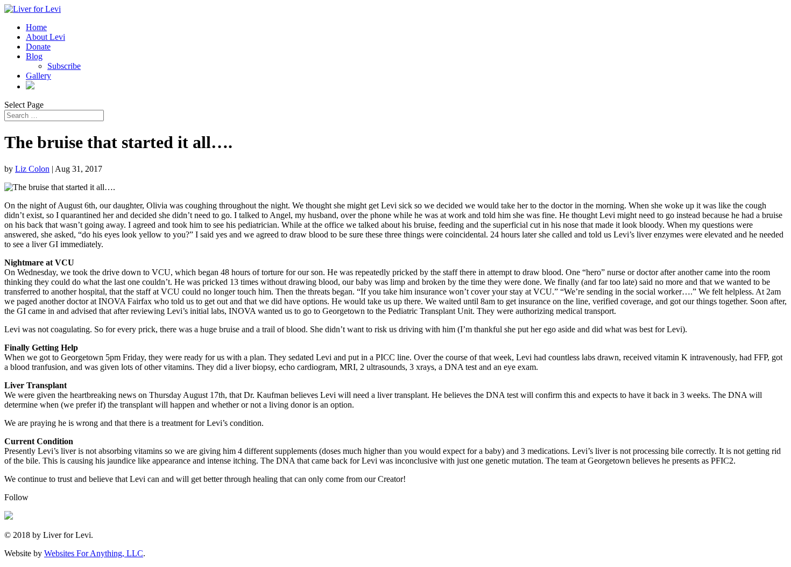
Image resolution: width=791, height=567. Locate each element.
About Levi (45, 36)
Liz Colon (32, 168)
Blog (34, 56)
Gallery (38, 75)
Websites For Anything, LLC (93, 553)
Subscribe (64, 66)
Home (36, 27)
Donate (38, 46)
